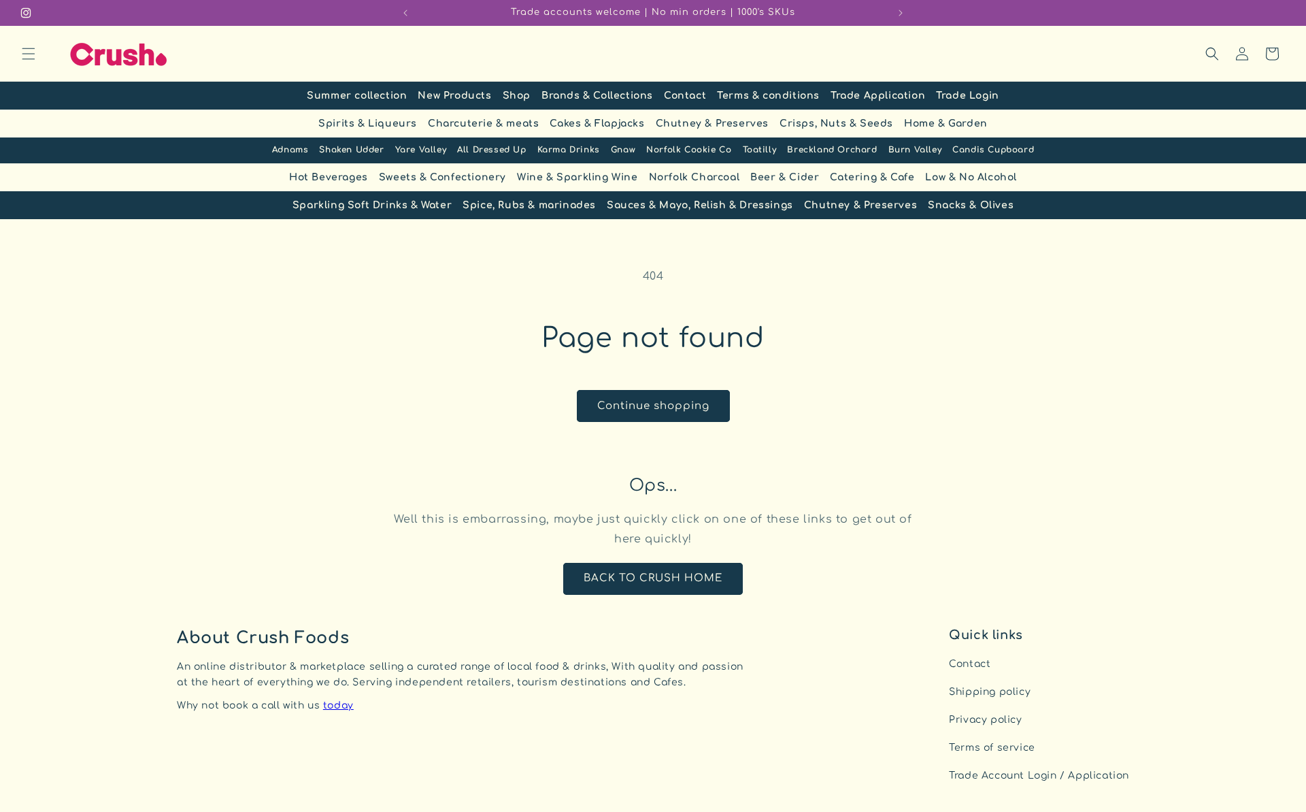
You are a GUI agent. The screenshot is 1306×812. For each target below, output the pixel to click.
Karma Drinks (568, 150)
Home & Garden (946, 123)
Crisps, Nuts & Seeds (836, 123)
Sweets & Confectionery (442, 177)
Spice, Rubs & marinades (529, 205)
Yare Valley (421, 150)
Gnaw (623, 150)
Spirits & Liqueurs (367, 123)
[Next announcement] (901, 13)
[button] (29, 54)
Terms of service (992, 748)
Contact (685, 96)
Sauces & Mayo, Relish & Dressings (700, 205)
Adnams (290, 150)
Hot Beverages (328, 177)
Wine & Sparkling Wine (577, 177)
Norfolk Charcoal (694, 177)
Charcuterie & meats (483, 123)
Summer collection (357, 96)
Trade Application (878, 96)
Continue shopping (653, 406)
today (338, 705)
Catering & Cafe (872, 177)
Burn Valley (915, 150)
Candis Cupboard (993, 150)
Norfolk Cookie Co (688, 150)
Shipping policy (990, 692)
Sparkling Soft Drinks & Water (372, 205)
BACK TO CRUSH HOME (653, 578)
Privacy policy (985, 720)
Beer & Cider (784, 177)
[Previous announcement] (405, 13)
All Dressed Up (491, 150)
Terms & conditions (768, 96)
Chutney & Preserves (712, 123)
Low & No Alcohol (971, 177)
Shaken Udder (351, 150)
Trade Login (967, 96)
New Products (454, 96)
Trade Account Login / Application (1039, 775)
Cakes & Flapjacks (597, 123)
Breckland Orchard (832, 150)
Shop (517, 96)
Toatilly (760, 150)
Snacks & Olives (971, 205)
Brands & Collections (597, 96)
